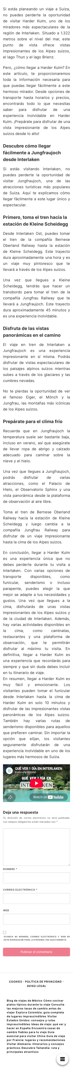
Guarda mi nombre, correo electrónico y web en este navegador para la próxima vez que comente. (37, 938)
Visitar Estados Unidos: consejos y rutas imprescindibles (32, 1020)
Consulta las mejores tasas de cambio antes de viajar (35, 1008)
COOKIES (16, 981)
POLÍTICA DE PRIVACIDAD (43, 981)
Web (6, 910)
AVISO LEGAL (36, 985)
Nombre (10, 869)
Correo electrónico (20, 889)
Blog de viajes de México (24, 1000)
